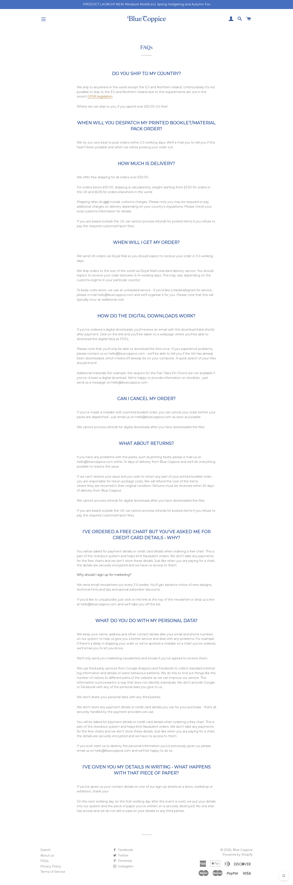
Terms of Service (52, 872)
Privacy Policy (50, 866)
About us (47, 855)
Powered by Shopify (237, 854)
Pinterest (124, 861)
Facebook (125, 850)
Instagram (125, 866)
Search (45, 850)
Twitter (122, 855)
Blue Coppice (243, 850)
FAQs (44, 861)
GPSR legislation (100, 96)
